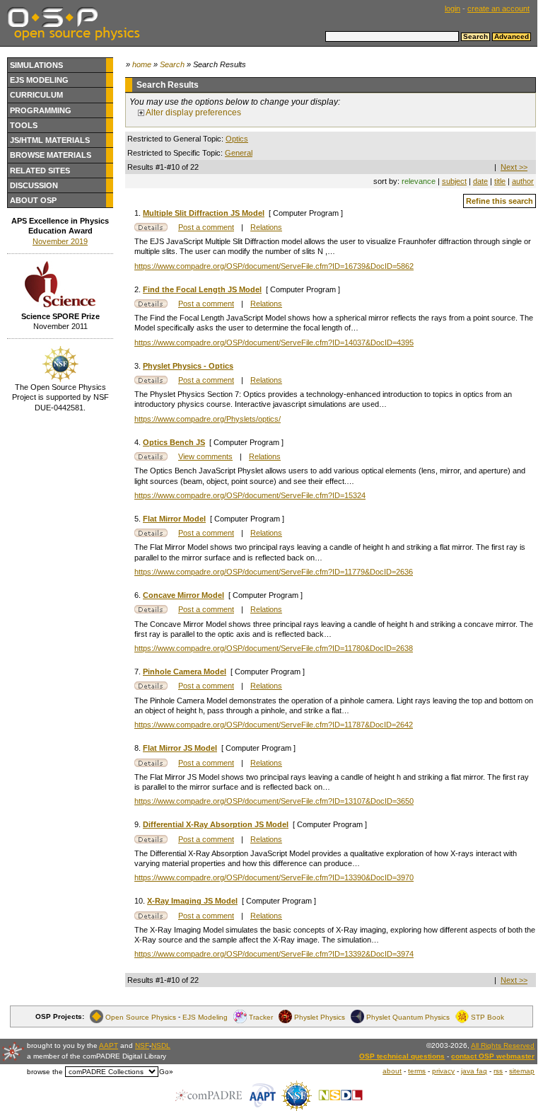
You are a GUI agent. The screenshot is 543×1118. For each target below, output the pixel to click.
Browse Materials (50, 155)
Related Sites (40, 170)
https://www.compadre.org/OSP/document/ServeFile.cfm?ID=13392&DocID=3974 (274, 954)
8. (138, 748)
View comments (205, 456)
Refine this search (499, 201)
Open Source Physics (140, 1016)
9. (138, 824)
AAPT (108, 1045)
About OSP (33, 200)
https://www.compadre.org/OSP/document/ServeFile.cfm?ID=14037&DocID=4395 (274, 342)
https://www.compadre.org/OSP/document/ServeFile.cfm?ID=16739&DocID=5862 (274, 266)
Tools (23, 125)
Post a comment (206, 227)
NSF (142, 1045)
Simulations (36, 65)
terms (417, 1071)
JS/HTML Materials (50, 140)
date (480, 181)
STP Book (487, 1016)
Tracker (261, 1016)
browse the (45, 1072)
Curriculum (36, 95)
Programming (40, 110)
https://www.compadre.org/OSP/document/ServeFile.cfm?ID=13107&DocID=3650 (274, 801)
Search (172, 64)
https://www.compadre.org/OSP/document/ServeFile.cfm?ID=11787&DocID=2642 (273, 724)
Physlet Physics (319, 1016)
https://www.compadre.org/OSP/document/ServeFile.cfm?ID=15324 (250, 495)
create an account (498, 8)
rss (498, 1071)
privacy (443, 1071)
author (523, 181)
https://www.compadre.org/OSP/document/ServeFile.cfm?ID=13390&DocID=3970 (274, 877)
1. (138, 213)
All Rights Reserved (503, 1045)
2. (138, 289)
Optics (237, 138)
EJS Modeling (39, 80)
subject (454, 181)
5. (138, 518)
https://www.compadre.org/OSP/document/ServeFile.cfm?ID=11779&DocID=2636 (273, 571)
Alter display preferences (192, 112)
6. (138, 595)
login (452, 8)
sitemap (522, 1071)
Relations (266, 227)
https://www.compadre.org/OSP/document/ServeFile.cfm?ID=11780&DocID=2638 (273, 648)
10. (140, 901)
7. (138, 671)
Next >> (514, 167)
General (238, 153)
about (392, 1071)
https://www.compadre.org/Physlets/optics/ (207, 419)
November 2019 (60, 241)
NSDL (160, 1045)
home (141, 64)
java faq (474, 1071)
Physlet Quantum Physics (408, 1016)
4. (138, 442)
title (500, 181)
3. (138, 366)
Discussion (34, 185)
